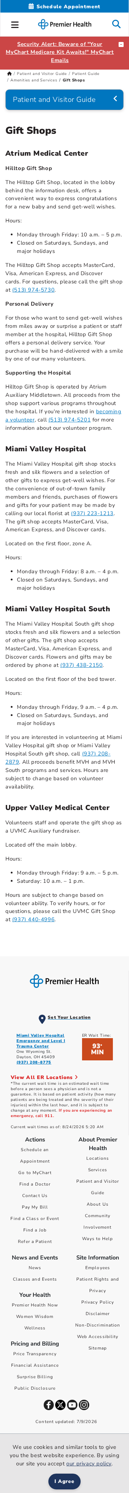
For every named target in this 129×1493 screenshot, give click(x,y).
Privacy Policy (97, 1302)
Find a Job (35, 1230)
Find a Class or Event (34, 1218)
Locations (97, 1158)
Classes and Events (35, 1279)
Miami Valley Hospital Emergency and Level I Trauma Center (40, 1041)
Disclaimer (98, 1314)
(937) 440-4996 (33, 919)
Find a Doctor (35, 1184)
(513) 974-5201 (69, 419)
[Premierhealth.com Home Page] (9, 73)
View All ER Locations (43, 1077)
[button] (15, 23)
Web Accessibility (98, 1336)
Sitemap (98, 1348)
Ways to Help (97, 1239)
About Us (98, 1204)
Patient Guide (85, 73)
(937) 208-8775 (33, 1062)
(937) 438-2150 (81, 665)
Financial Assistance (35, 1365)
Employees (97, 1268)
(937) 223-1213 (92, 513)
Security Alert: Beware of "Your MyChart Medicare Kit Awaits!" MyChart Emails (60, 52)
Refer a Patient (35, 1241)
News (35, 1268)
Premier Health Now (35, 1305)
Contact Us (35, 1195)
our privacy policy (88, 1463)
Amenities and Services (33, 80)
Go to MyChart (34, 1173)
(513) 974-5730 (33, 289)
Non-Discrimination (97, 1325)
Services (97, 1170)
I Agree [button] (64, 1481)
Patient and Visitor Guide (42, 73)
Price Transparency (35, 1354)
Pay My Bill (35, 1207)
